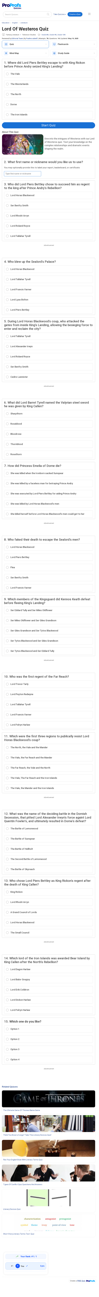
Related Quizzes (10, 1087)
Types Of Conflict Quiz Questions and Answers (22, 1184)
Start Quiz (48, 125)
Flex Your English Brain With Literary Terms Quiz (23, 1160)
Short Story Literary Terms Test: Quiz (18, 1234)
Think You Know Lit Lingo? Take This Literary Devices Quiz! (27, 1135)
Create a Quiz (75, 14)
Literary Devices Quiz (12, 1209)
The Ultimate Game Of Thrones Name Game (21, 1110)
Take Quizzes (59, 14)
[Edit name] (27, 1266)
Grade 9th (53, 35)
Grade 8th (45, 35)
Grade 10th (61, 35)
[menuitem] (60, 14)
